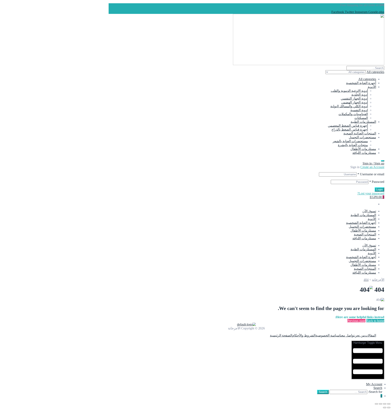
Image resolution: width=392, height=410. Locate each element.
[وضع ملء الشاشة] (384, 403)
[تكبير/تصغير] (388, 403)
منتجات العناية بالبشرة (353, 145)
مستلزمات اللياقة (364, 152)
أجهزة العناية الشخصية (361, 83)
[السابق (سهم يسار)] (388, 407)
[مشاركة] (380, 403)
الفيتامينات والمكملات (353, 114)
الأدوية (372, 87)
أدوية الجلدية (359, 94)
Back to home (375, 320)
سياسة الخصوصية (327, 335)
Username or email (370, 174)
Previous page (356, 320)
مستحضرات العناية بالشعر (350, 141)
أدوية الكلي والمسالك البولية (349, 106)
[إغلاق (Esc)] (376, 403)
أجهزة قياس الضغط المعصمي (348, 125)
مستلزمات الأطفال (363, 149)
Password (376, 181)
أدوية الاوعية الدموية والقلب (349, 90)
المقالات (370, 335)
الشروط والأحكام (303, 335)
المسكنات (361, 118)
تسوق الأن (369, 211)
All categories (367, 79)
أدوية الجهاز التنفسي (354, 98)
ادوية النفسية (359, 110)
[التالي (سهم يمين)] (384, 407)
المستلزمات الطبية (363, 121)
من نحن (359, 335)
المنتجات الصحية (365, 234)
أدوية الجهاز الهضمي (354, 102)
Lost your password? (370, 193)
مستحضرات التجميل (362, 137)
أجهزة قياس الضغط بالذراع (350, 129)
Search (377, 388)
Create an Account (372, 167)
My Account (374, 384)
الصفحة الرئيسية (281, 335)
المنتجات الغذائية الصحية (359, 133)
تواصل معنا (347, 335)
